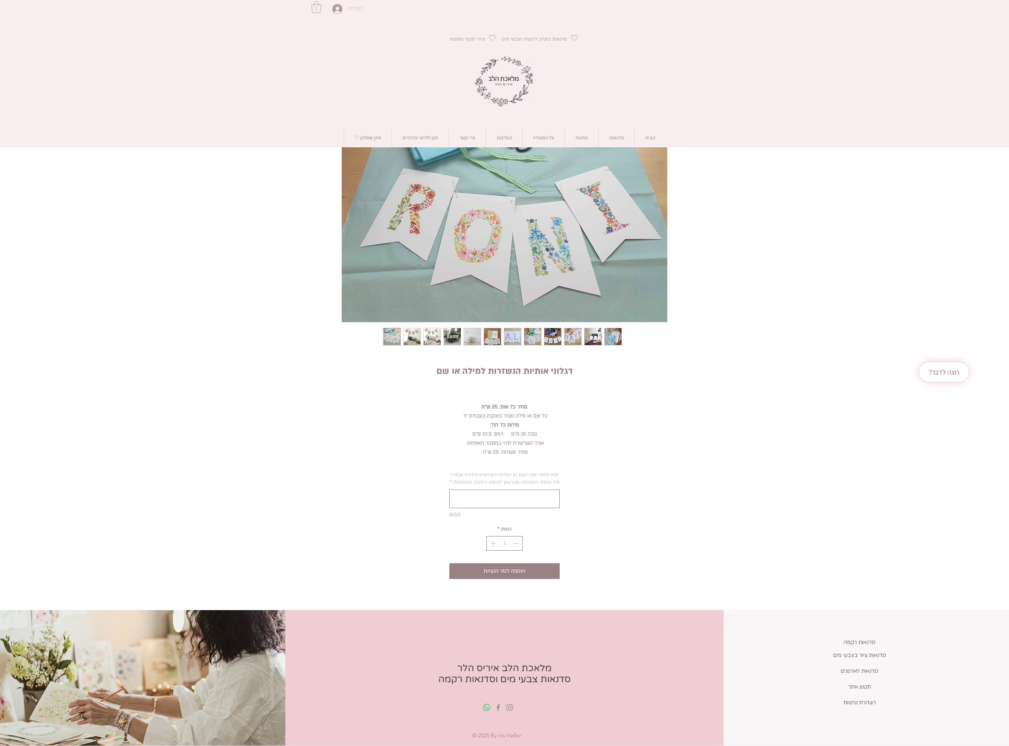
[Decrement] (516, 543)
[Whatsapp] (486, 707)
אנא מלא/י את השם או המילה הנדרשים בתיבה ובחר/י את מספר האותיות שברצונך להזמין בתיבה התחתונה (504, 478)
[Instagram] (509, 707)
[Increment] (492, 543)
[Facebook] (498, 707)
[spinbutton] (504, 543)
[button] (316, 7)
